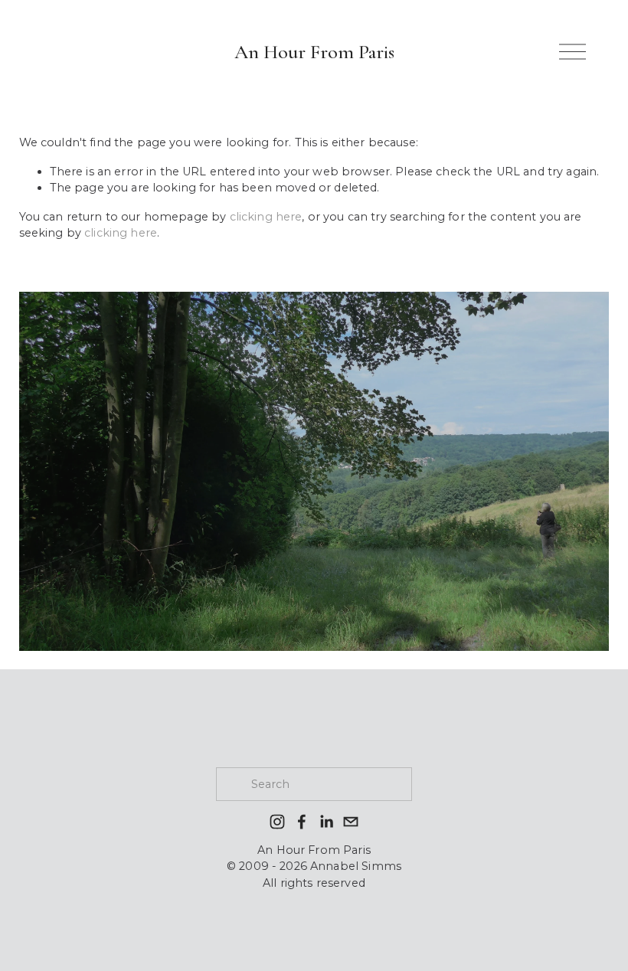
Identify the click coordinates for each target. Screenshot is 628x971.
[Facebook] (301, 821)
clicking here (266, 217)
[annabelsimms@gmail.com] (350, 821)
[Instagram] (277, 821)
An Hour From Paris (314, 52)
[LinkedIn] (326, 821)
